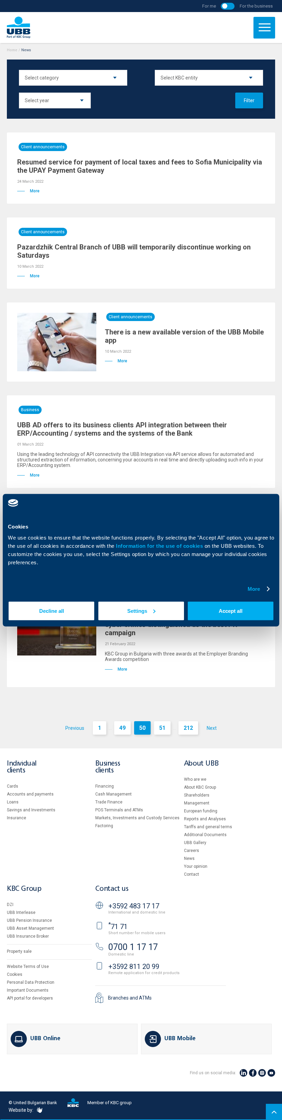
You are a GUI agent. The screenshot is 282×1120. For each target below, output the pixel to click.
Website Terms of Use (28, 966)
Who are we (195, 779)
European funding (200, 811)
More (254, 589)
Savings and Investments (31, 810)
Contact (191, 874)
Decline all (51, 611)
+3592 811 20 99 (133, 966)
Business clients (107, 767)
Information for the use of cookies (160, 545)
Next (212, 728)
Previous (74, 728)
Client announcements (43, 147)
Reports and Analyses (205, 819)
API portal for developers (30, 998)
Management (196, 803)
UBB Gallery (195, 842)
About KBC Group (200, 787)
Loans (13, 802)
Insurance (16, 817)
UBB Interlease (21, 912)
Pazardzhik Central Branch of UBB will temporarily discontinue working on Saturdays (134, 251)
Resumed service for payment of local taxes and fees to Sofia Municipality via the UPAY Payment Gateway (139, 166)
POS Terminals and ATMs (119, 810)
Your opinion (195, 866)
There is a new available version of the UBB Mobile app (184, 336)
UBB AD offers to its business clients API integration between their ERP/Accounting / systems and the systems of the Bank (122, 429)
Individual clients (21, 767)
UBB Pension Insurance (29, 920)
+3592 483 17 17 (133, 906)
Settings (137, 611)
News (189, 858)
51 (162, 728)
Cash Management (113, 794)
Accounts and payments (30, 794)
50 (142, 728)
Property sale (19, 951)
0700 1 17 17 (133, 947)
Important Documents (27, 990)
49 (122, 728)
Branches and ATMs (130, 998)
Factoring (104, 825)
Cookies (14, 974)
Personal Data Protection (30, 982)
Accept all (230, 611)
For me (209, 6)
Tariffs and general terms (208, 826)
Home (12, 50)
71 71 (118, 926)
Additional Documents (205, 834)
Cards (12, 786)
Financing (104, 786)
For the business (256, 6)
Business (30, 409)
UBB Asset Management (30, 928)
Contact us (111, 889)
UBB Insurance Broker (28, 936)
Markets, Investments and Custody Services (137, 817)
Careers (191, 850)
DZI (10, 904)
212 (188, 728)
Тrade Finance (108, 802)
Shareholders (196, 795)
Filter (249, 100)
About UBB (201, 763)
